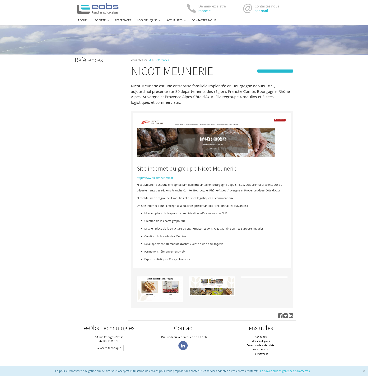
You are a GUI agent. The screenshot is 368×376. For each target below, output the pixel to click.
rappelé (204, 10)
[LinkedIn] (183, 345)
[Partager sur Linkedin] (291, 316)
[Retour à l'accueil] (98, 8)
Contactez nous (203, 20)
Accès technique (110, 348)
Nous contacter (261, 349)
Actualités (174, 20)
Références (123, 20)
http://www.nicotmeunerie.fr (155, 178)
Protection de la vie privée (260, 345)
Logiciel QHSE (147, 20)
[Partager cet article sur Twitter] (285, 316)
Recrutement (261, 353)
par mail (261, 10)
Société (100, 20)
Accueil (83, 20)
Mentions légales (261, 340)
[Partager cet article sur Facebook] (280, 316)
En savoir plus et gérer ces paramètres (285, 371)
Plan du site (261, 336)
